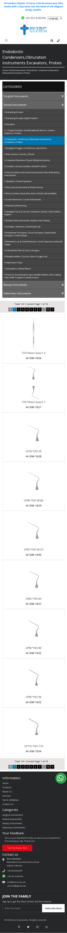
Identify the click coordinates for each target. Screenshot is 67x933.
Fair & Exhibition (10, 799)
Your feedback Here (17, 847)
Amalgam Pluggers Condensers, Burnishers (26, 148)
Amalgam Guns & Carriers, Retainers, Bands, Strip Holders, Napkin (33, 213)
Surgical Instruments (16, 96)
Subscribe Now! (53, 908)
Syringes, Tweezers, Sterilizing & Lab (23, 226)
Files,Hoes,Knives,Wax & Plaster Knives (24, 187)
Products (6, 787)
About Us (7, 791)
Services (6, 795)
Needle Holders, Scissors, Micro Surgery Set (26, 256)
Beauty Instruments (15, 285)
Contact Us (8, 804)
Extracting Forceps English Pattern (22, 118)
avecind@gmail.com (16, 885)
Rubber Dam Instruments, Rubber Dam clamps (28, 220)
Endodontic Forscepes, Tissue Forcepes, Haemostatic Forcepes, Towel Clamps (30, 234)
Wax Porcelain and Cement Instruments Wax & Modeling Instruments (32, 174)
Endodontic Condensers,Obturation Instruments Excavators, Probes (28, 140)
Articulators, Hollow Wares (18, 268)
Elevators (10, 124)
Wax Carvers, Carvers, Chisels (20, 154)
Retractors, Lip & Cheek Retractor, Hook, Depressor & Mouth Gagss (33, 243)
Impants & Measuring (16, 205)
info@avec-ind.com (16, 882)
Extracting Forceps (14, 112)
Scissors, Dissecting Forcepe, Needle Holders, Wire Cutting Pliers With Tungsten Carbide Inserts (33, 276)
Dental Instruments (17, 70)
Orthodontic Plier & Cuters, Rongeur (23, 250)
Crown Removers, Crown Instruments (23, 199)
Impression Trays (14, 262)
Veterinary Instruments (17, 293)
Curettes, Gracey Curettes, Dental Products (26, 166)
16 (48, 309)
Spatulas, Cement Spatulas (19, 181)
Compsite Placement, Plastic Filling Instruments (28, 160)
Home (5, 70)
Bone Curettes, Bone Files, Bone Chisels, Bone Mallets (31, 193)
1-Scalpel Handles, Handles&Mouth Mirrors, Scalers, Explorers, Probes (30, 132)
